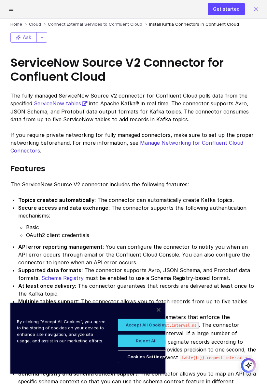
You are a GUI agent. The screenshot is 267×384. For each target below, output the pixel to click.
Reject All (146, 340)
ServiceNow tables (57, 103)
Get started (226, 9)
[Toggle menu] (11, 9)
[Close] (159, 310)
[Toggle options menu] (42, 37)
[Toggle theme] (256, 9)
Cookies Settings (146, 356)
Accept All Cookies (146, 324)
